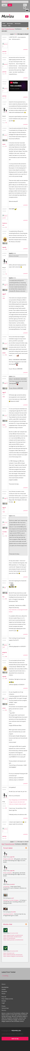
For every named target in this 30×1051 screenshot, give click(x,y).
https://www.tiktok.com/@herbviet (12, 937)
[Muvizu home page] (8, 15)
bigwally (4, 247)
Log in (4, 5)
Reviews (4, 1001)
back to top (15, 1039)
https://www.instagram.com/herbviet (13, 956)
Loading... (6, 976)
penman (4, 51)
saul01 (12, 898)
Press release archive (7, 999)
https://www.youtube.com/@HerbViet (13, 940)
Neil (3, 597)
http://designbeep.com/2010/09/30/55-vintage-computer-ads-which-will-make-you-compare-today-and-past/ (18, 802)
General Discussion (9, 29)
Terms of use (5, 1008)
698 (6, 656)
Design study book (8, 859)
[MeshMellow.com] (16, 1030)
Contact (4, 989)
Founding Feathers (8, 914)
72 (5, 53)
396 (6, 599)
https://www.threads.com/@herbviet (13, 935)
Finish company (7, 873)
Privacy (3, 1006)
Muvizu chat (7, 924)
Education (4, 991)
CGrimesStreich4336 (14, 933)
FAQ (9, 25)
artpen (4, 353)
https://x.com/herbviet (9, 938)
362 (6, 355)
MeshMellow (5, 987)
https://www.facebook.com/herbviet (12, 954)
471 (6, 146)
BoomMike (13, 911)
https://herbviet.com (8, 953)
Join (10, 5)
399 (6, 249)
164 (6, 536)
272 (6, 227)
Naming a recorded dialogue (11, 900)
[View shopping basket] (27, 10)
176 (6, 122)
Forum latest (7, 848)
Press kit (4, 996)
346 (6, 808)
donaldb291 (12, 884)
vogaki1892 (12, 856)
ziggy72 (4, 294)
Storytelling (6, 886)
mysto (3, 144)
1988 (3, 298)
